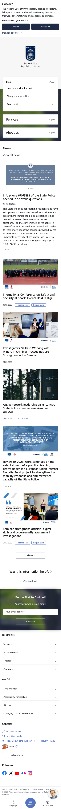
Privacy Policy (10, 688)
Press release (22, 305)
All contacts (17, 755)
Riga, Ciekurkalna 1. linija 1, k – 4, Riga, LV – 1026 (30, 740)
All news (30, 555)
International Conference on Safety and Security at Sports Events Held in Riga (29, 296)
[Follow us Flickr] (23, 773)
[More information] (17, 746)
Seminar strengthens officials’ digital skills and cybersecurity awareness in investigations (27, 532)
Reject (16, 26)
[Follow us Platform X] (11, 773)
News (7, 249)
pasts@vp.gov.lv (14, 736)
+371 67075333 (13, 731)
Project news (38, 305)
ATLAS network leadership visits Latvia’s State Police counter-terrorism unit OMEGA (29, 408)
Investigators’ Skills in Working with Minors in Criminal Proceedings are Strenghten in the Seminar (26, 351)
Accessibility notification (15, 697)
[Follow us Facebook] (4, 773)
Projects (8, 660)
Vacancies (8, 644)
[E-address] (8, 746)
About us (8, 669)
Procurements (11, 652)
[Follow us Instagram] (30, 773)
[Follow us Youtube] (17, 773)
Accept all (45, 26)
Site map (8, 705)
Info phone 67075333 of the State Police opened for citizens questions (29, 197)
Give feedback (30, 581)
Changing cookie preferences (18, 713)
